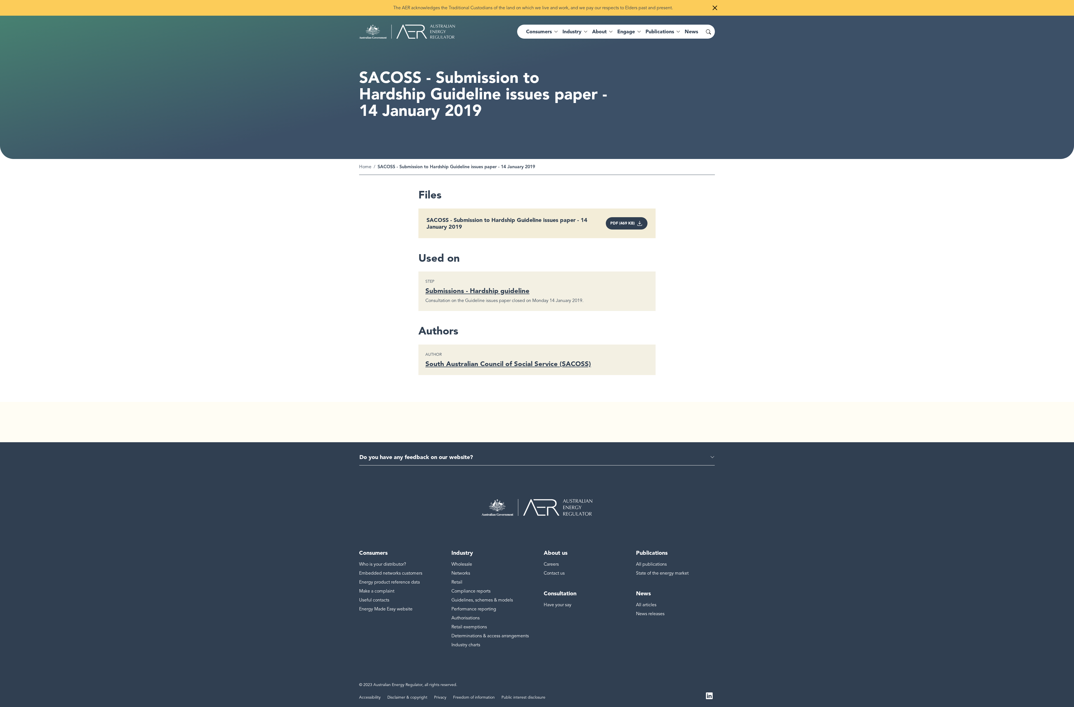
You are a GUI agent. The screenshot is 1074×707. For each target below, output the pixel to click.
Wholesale (461, 564)
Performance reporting (473, 609)
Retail (456, 582)
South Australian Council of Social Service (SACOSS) (508, 364)
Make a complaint (376, 591)
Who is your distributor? (382, 564)
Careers (551, 564)
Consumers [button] (539, 32)
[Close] (715, 8)
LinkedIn (709, 695)
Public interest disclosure (523, 697)
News (691, 32)
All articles (646, 605)
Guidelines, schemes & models (482, 600)
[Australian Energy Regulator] (407, 32)
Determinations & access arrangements (490, 636)
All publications (651, 564)
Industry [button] (571, 32)
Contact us (554, 573)
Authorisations (465, 618)
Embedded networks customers (390, 573)
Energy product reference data (389, 582)
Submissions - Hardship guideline (477, 291)
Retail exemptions (469, 627)
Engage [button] (626, 32)
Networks (460, 573)
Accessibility (370, 697)
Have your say (557, 605)
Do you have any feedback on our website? (416, 457)
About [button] (599, 32)
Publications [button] (660, 32)
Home (365, 167)
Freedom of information (474, 697)
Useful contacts (374, 600)
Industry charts (465, 645)
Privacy (440, 697)
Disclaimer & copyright (407, 697)
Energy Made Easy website (386, 609)
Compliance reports (471, 591)
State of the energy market (662, 573)
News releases (650, 614)
